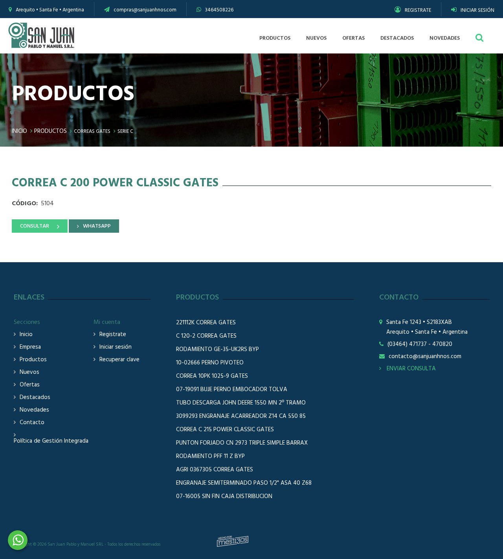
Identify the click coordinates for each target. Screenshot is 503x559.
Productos (50, 131)
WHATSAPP (97, 226)
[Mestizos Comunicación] (232, 541)
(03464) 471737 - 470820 (419, 345)
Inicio (19, 131)
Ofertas (30, 385)
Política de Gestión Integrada (51, 441)
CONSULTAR (34, 226)
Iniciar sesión (115, 347)
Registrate (112, 335)
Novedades (34, 410)
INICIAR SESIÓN (477, 10)
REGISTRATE (418, 10)
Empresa (30, 347)
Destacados (35, 398)
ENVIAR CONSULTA (410, 369)
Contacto (32, 423)
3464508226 (219, 10)
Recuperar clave (119, 360)
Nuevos (29, 372)
